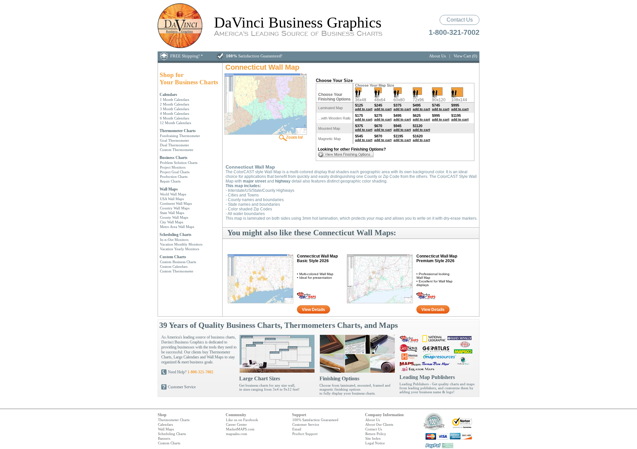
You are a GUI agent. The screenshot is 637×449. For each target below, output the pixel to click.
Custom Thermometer (176, 150)
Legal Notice (375, 443)
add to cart (363, 109)
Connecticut (317, 258)
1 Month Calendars (174, 100)
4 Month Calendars (174, 113)
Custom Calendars (173, 266)
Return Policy (375, 434)
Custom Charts (173, 257)
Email (296, 429)
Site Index (373, 438)
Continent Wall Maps (176, 203)
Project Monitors (172, 167)
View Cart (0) (465, 55)
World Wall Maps (173, 194)
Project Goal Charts (174, 172)
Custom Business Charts (178, 262)
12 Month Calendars (175, 123)
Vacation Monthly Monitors (181, 244)
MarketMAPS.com (240, 429)
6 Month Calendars (174, 118)
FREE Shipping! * (186, 55)
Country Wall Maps (174, 208)
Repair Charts (170, 181)
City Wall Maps (171, 222)
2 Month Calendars (174, 104)
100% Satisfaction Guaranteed (315, 420)
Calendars (168, 94)
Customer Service (182, 387)
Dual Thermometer (174, 145)
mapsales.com (236, 434)
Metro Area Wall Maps (177, 227)
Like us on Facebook (242, 420)
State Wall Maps (172, 213)
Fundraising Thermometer (180, 136)
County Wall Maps (174, 217)
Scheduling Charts (175, 234)
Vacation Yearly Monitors (179, 249)
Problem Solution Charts (178, 163)
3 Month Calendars (174, 109)
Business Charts (173, 157)
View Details (313, 309)
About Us (437, 55)
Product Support (305, 434)
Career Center (236, 424)
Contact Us (460, 20)
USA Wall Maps (172, 199)
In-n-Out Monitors (174, 240)
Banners (164, 438)
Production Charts (173, 177)
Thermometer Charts (178, 130)
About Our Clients (379, 424)
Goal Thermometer (174, 140)
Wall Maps (169, 189)
